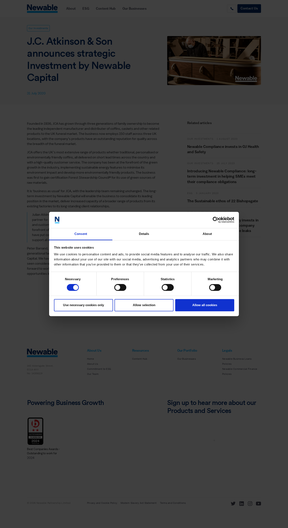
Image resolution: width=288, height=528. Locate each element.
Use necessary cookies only (83, 305)
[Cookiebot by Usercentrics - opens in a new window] (215, 220)
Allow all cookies (204, 305)
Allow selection (144, 305)
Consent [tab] (80, 234)
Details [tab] (144, 234)
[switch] (120, 287)
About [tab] (207, 234)
